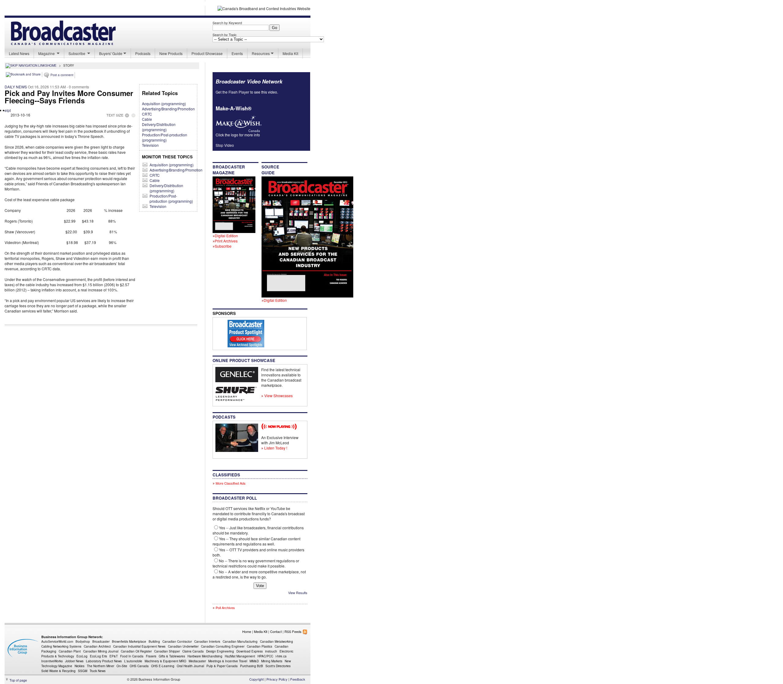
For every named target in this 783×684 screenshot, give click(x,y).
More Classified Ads (230, 483)
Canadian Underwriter (183, 646)
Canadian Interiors (207, 641)
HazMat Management (240, 656)
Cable (147, 119)
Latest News (19, 53)
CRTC (147, 113)
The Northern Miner (100, 666)
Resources (261, 53)
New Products (171, 53)
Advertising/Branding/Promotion (168, 108)
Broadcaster (100, 641)
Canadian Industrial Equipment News (139, 646)
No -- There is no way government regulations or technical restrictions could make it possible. (256, 563)
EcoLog (81, 656)
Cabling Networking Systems (61, 646)
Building (154, 641)
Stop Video (225, 145)
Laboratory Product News (104, 661)
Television (150, 145)
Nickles (79, 666)
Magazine (47, 53)
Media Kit (290, 53)
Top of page (18, 680)
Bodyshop (83, 641)
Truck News (98, 671)
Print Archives (226, 240)
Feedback (297, 679)
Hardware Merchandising (204, 656)
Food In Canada (131, 656)
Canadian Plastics (259, 646)
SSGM (82, 671)
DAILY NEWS (16, 86)
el (6, 110)
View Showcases (278, 395)
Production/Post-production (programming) (164, 137)
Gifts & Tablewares (172, 656)
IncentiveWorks (52, 661)
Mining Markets (271, 661)
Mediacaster (197, 661)
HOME (52, 65)
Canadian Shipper (167, 651)
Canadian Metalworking (276, 641)
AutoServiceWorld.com (57, 641)
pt (9, 110)
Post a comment (61, 75)
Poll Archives (225, 607)
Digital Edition (226, 235)
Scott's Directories (278, 666)
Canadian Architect (97, 646)
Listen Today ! (275, 447)
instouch (271, 651)
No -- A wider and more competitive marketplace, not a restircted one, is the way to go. (259, 574)
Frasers (151, 656)
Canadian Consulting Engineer (222, 646)
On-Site (122, 666)
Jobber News (74, 661)
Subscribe (77, 53)
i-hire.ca (281, 656)
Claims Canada (193, 651)
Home (246, 631)
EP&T (113, 656)
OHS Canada (139, 666)
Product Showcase (207, 53)
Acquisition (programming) (164, 103)
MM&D (254, 661)
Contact (276, 631)
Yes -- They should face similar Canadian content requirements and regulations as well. (256, 541)
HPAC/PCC (265, 656)
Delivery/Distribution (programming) (159, 127)
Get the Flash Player (232, 91)
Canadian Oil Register (136, 651)
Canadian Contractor (177, 641)
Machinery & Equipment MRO (165, 661)
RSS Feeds (293, 631)
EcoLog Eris (98, 656)
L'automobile (133, 661)
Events (237, 53)
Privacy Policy (277, 679)
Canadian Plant (70, 651)
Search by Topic (225, 34)
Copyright (256, 679)
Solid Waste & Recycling (58, 671)
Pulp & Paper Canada (222, 666)
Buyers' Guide (110, 53)
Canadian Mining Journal (100, 651)
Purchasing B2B (251, 666)
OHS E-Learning (162, 666)
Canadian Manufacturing (240, 641)
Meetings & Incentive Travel (227, 661)
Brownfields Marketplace (129, 641)
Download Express (249, 651)
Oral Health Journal (190, 666)
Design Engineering (220, 651)
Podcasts (142, 53)
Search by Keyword (227, 22)
